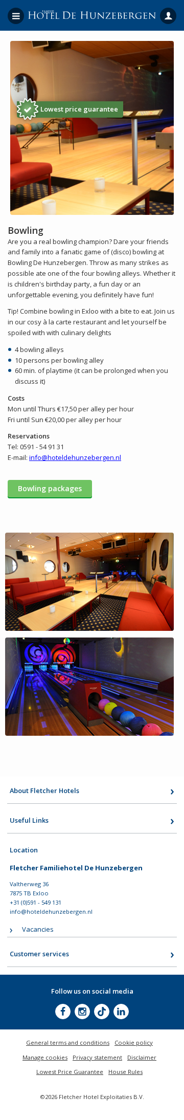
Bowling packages (50, 488)
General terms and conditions (67, 1042)
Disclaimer (141, 1057)
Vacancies (38, 929)
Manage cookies (44, 1057)
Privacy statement (97, 1057)
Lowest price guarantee (79, 109)
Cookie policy (133, 1042)
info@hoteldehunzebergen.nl (51, 911)
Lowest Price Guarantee (69, 1071)
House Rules (125, 1071)
